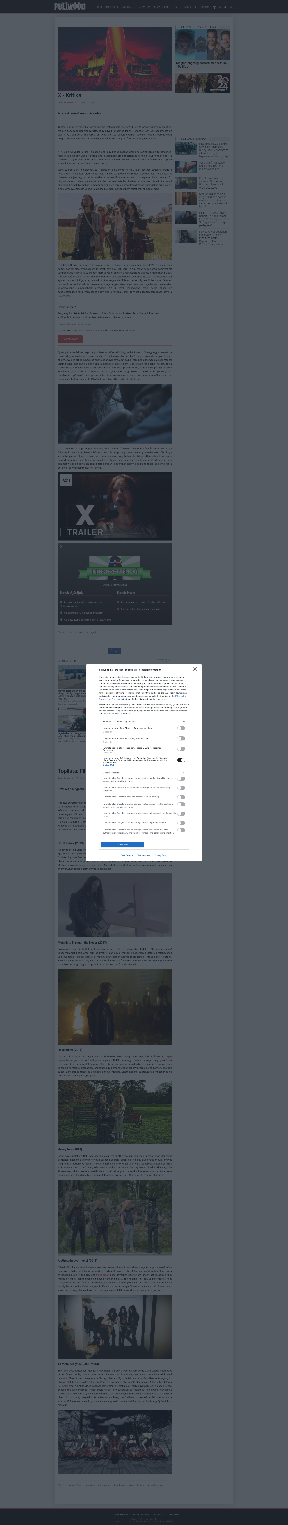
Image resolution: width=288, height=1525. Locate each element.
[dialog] (144, 762)
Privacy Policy (161, 855)
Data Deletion (127, 855)
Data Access (144, 855)
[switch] (181, 728)
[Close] (196, 670)
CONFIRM (122, 844)
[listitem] (144, 721)
